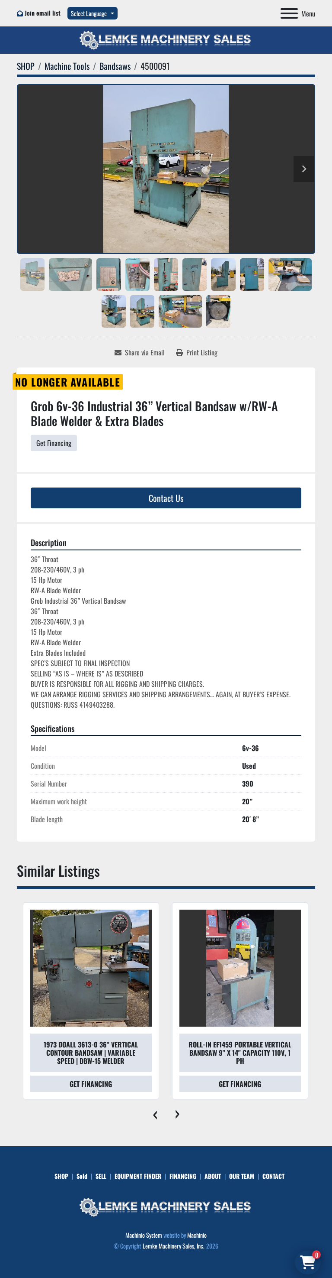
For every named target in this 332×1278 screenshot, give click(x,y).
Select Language (89, 13)
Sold (82, 1175)
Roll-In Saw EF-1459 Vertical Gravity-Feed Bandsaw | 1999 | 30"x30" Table (240, 1052)
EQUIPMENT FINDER (138, 1175)
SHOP (61, 1175)
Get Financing (53, 443)
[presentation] (155, 1112)
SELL (101, 1175)
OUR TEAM (241, 1175)
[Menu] (289, 13)
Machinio (197, 1234)
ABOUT (212, 1175)
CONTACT (273, 1175)
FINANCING (182, 1175)
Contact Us (166, 497)
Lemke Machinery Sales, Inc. (173, 1245)
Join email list (43, 12)
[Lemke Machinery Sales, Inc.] (166, 1206)
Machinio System (143, 1234)
